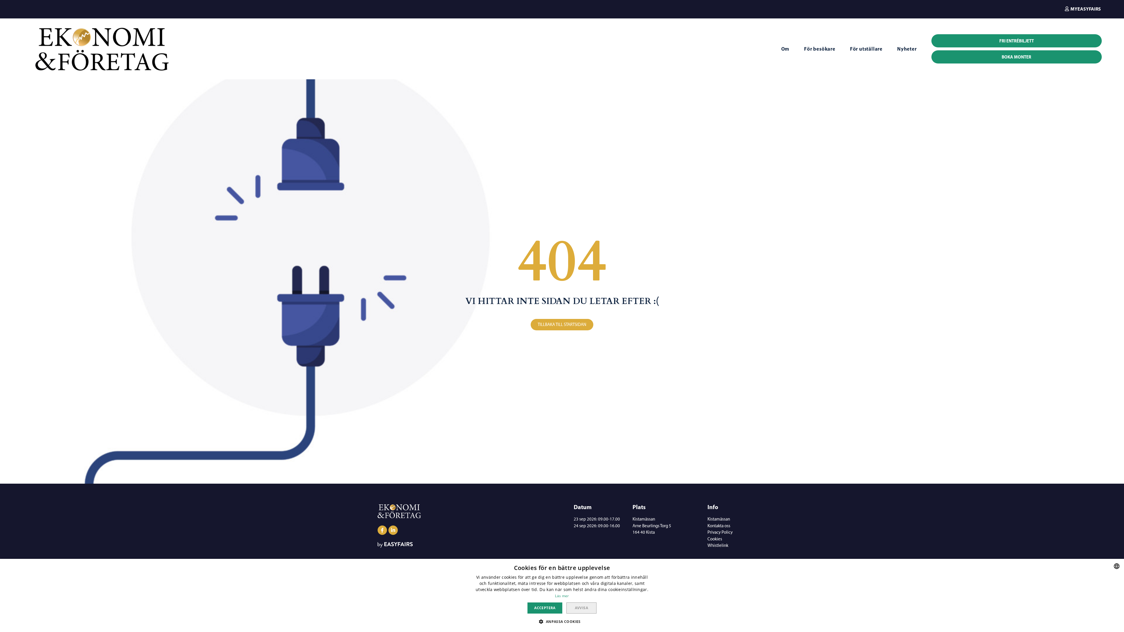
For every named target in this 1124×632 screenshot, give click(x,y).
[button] (1083, 9)
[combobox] (1117, 566)
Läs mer (562, 595)
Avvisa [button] (581, 607)
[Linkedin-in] (393, 530)
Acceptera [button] (545, 607)
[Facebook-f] (382, 530)
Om (785, 49)
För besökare (819, 49)
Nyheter (907, 49)
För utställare (866, 49)
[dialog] (562, 595)
